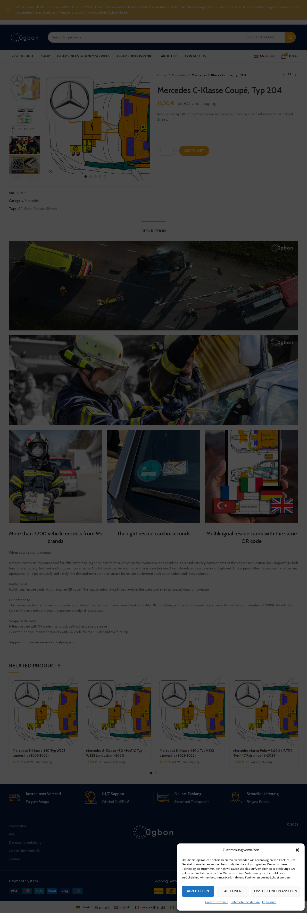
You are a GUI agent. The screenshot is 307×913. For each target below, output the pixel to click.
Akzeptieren (198, 891)
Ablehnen (232, 891)
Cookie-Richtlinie (216, 902)
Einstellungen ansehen (275, 891)
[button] (297, 850)
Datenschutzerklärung (245, 902)
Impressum (269, 902)
